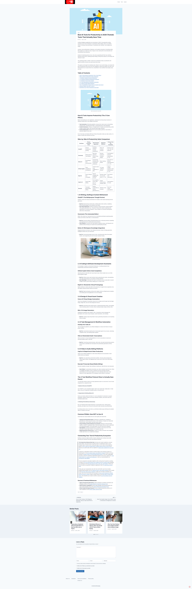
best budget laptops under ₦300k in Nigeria (96, 453)
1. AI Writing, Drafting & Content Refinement (88, 78)
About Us (68, 578)
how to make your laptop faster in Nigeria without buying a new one (96, 446)
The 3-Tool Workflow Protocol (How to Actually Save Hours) (91, 84)
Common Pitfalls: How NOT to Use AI (86, 86)
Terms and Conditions (81, 578)
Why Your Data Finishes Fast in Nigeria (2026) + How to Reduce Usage (113, 526)
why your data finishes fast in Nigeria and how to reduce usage (97, 462)
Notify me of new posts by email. (83, 568)
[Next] (121, 522)
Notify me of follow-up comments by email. (86, 565)
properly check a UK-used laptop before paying (93, 454)
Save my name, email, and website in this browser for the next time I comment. (91, 563)
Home (118, 1)
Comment (79, 547)
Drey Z (80, 39)
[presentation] (78, 516)
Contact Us (80, 580)
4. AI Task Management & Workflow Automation (89, 82)
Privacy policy (91, 578)
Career (125, 1)
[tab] (95, 534)
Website (105, 560)
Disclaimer (74, 578)
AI (78, 492)
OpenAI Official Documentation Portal (101, 486)
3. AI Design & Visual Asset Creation (86, 80)
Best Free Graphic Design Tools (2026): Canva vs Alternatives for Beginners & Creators (106, 499)
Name (78, 560)
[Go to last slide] (71, 522)
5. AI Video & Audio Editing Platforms (86, 83)
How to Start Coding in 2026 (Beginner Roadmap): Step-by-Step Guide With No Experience (84, 499)
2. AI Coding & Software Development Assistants (89, 79)
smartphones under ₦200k (84, 458)
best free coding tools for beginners (88, 471)
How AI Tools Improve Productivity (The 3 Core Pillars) (90, 75)
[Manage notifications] (189, 587)
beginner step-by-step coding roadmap (100, 470)
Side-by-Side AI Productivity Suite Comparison (88, 76)
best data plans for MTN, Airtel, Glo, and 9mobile (98, 463)
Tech (122, 1)
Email (91, 560)
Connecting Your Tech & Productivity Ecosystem (89, 87)
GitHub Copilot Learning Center (95, 489)
